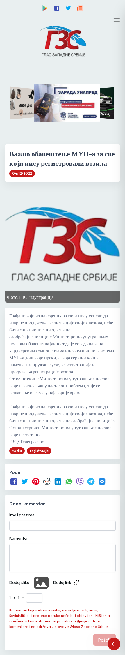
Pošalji (104, 640)
